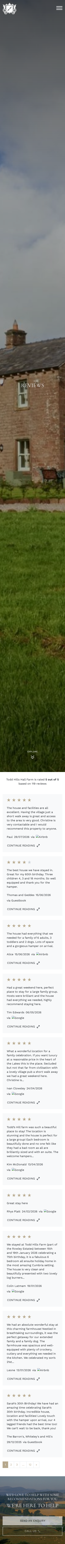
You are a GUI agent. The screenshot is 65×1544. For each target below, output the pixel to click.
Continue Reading (21, 845)
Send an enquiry (32, 1517)
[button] (59, 8)
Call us (30, 1527)
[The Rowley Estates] (9, 8)
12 (30, 1464)
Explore (32, 751)
